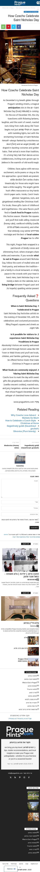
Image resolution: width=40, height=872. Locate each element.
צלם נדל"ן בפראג (31, 622)
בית (38, 8)
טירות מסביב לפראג (31, 699)
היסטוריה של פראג (31, 703)
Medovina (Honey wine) (11, 446)
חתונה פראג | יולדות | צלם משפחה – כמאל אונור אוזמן (21, 575)
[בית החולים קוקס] (33, 795)
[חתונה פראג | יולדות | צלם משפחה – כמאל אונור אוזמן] (20, 559)
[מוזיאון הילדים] (33, 817)
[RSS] (15, 778)
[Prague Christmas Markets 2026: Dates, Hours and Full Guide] (33, 662)
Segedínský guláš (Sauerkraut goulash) (23, 427)
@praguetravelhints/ (20, 718)
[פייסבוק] (18, 26)
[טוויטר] (13, 26)
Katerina (20, 466)
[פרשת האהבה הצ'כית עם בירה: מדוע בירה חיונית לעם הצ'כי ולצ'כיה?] (33, 651)
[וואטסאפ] (3, 26)
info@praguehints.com (15, 773)
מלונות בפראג (32, 676)
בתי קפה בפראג (32, 706)
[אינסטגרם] (24, 778)
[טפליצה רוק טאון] (33, 806)
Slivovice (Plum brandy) (24, 431)
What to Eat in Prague (8, 8)
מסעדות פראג (32, 686)
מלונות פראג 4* (32, 689)
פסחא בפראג (32, 696)
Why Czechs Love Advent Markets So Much (25, 416)
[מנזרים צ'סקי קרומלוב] (33, 640)
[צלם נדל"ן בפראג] (20, 608)
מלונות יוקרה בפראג (30, 679)
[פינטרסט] (8, 26)
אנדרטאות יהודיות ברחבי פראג (28, 709)
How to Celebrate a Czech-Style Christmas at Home (22, 422)
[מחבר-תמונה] (20, 458)
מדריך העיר (5, 864)
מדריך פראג (33, 693)
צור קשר (10, 764)
